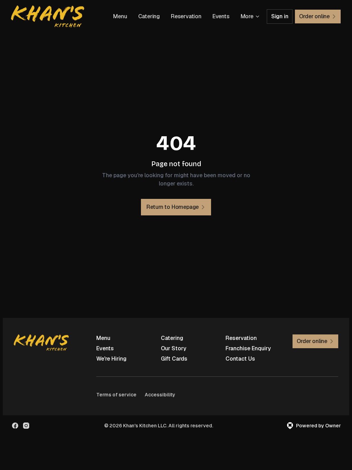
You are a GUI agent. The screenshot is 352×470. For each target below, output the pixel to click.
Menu (120, 16)
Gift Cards (174, 358)
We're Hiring (111, 358)
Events (221, 16)
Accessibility (160, 395)
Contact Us (240, 358)
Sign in (279, 16)
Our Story (173, 348)
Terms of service (116, 395)
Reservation (186, 16)
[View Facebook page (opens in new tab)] (15, 425)
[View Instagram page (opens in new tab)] (26, 425)
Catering (149, 16)
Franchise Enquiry (248, 348)
